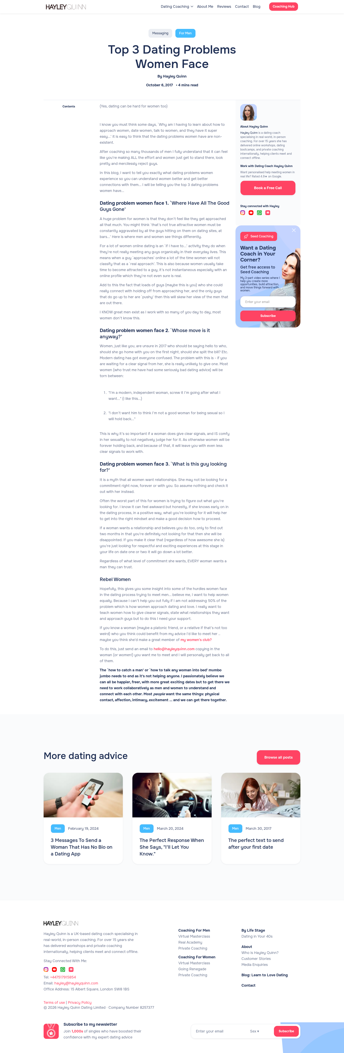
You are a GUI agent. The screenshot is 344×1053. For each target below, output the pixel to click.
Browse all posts (278, 757)
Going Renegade (192, 969)
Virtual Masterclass (194, 936)
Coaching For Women (196, 957)
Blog (256, 6)
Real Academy (190, 942)
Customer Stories (256, 959)
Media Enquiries (254, 965)
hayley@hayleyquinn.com (76, 983)
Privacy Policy (80, 1002)
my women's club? (196, 640)
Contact (242, 6)
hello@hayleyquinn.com (174, 649)
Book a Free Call (268, 188)
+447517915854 (63, 977)
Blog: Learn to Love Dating (264, 975)
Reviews (224, 6)
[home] (70, 7)
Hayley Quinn (175, 76)
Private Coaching (192, 948)
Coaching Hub (283, 6)
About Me (205, 6)
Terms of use (54, 1002)
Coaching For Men (194, 930)
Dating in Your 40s (257, 936)
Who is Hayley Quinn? (260, 953)
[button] (177, 7)
